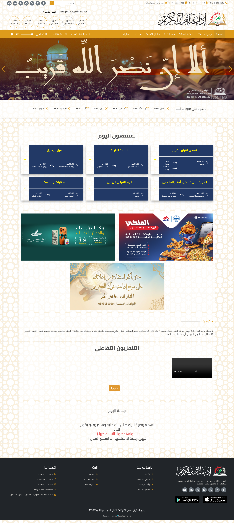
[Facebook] (43, 3)
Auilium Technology (123, 516)
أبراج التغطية (89, 484)
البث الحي (90, 474)
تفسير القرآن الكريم (184, 150)
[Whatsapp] (21, 3)
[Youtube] (9, 3)
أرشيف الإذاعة (144, 484)
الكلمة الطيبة (119, 150)
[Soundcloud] (15, 3)
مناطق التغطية (153, 34)
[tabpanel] (117, 368)
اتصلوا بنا (126, 34)
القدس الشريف (50, 12)
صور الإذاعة (169, 34)
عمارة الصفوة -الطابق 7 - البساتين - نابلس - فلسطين (31, 494)
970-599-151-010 (45, 479)
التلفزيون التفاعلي (87, 479)
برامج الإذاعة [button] (206, 34)
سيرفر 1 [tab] (114, 388)
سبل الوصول (54, 150)
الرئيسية (219, 34)
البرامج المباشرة (143, 479)
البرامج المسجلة (144, 489)
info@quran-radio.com (43, 489)
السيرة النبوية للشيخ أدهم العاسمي (184, 182)
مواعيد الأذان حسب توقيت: (73, 11)
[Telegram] (26, 3)
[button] (3, 69)
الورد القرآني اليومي (119, 182)
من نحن (138, 34)
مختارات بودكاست (55, 182)
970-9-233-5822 (45, 484)
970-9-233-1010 (45, 474)
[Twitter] (32, 3)
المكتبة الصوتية (186, 34)
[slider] (27, 34)
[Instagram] (38, 3)
